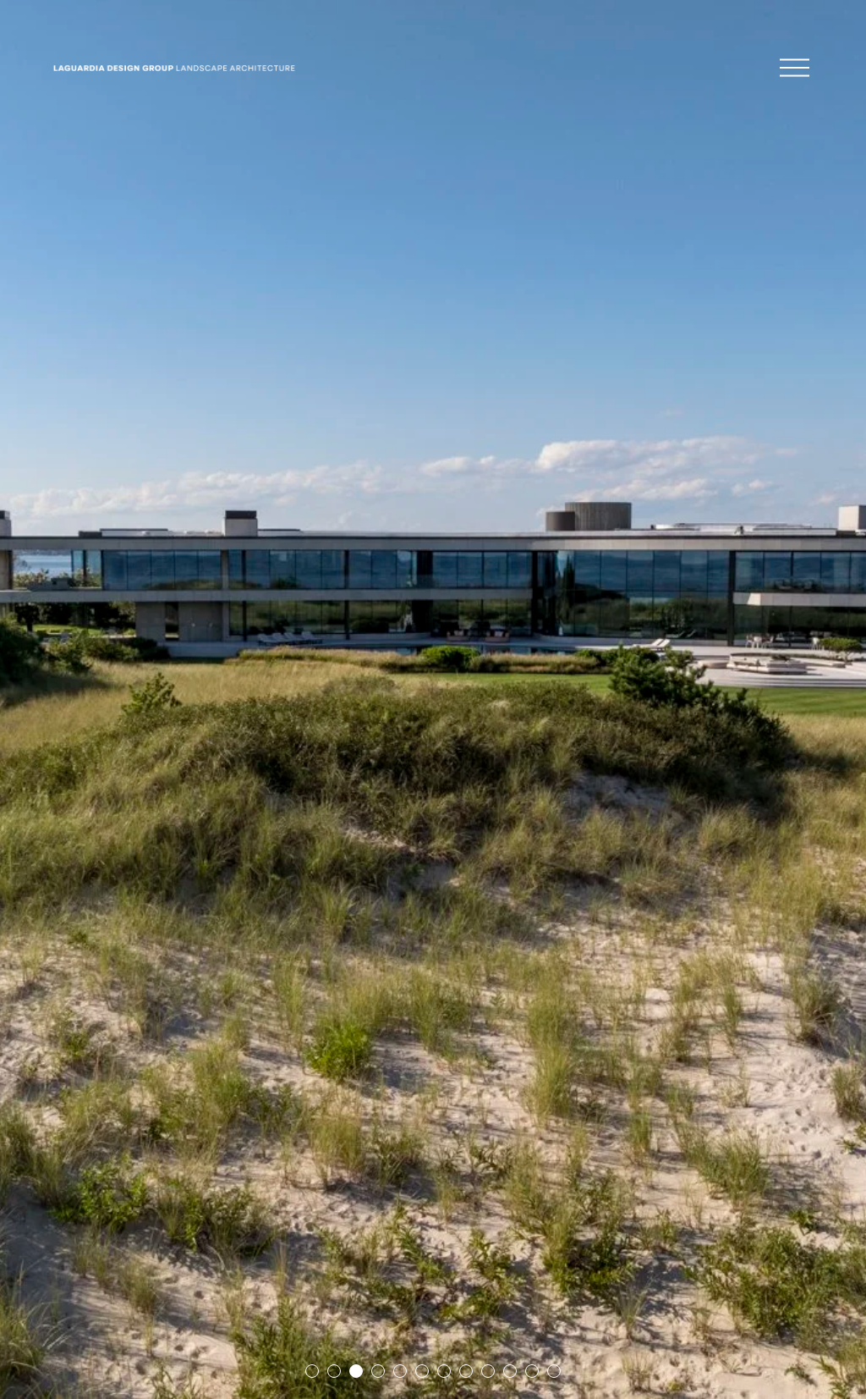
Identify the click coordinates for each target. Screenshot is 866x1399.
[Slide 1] (312, 1371)
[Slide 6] (422, 1371)
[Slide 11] (532, 1371)
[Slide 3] (356, 1371)
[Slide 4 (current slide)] (378, 1371)
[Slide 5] (400, 1371)
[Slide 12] (554, 1371)
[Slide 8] (466, 1371)
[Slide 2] (334, 1371)
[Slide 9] (488, 1371)
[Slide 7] (444, 1371)
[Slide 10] (510, 1371)
